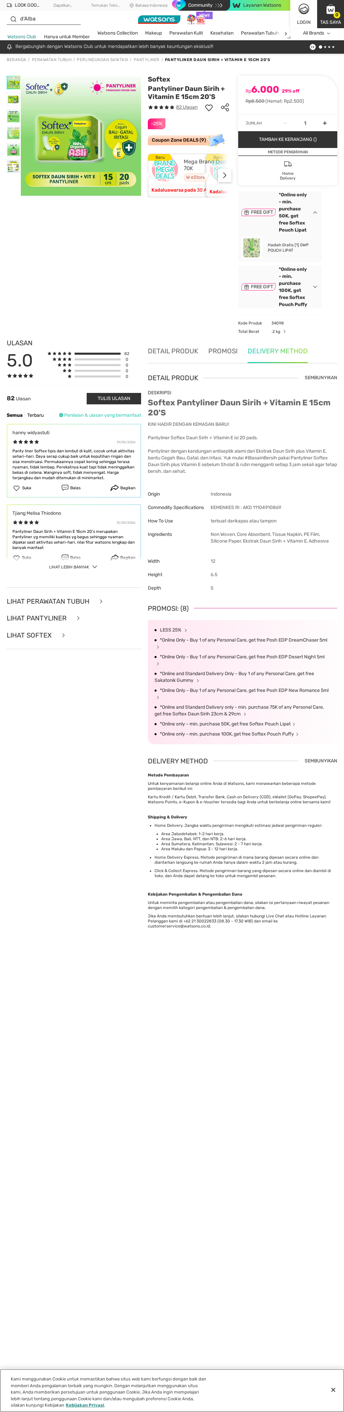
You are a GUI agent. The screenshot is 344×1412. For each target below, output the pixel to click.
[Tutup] (333, 1389)
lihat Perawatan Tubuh (49, 601)
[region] (172, 1390)
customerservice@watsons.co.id (179, 926)
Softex (159, 79)
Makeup (153, 33)
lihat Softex (30, 635)
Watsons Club (21, 37)
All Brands (313, 33)
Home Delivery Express (177, 857)
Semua (15, 415)
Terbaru (35, 415)
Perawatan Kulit (186, 33)
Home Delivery (168, 825)
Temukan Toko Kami (104, 5)
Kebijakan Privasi (85, 1405)
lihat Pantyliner (37, 618)
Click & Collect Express (176, 870)
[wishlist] (209, 107)
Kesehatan (221, 33)
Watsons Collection (117, 33)
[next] (286, 33)
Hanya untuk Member (67, 37)
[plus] (325, 123)
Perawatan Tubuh (260, 33)
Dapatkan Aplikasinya (62, 5)
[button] (330, 14)
